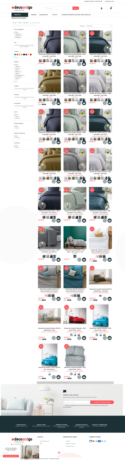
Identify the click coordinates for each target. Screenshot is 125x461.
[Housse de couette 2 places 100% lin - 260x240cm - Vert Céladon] (49, 315)
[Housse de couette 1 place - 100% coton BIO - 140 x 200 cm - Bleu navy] (49, 198)
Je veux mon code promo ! (10, 456)
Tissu (17, 73)
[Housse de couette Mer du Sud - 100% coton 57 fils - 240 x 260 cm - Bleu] (75, 334)
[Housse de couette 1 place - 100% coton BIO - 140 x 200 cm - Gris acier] (44, 217)
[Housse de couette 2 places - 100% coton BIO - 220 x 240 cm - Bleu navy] (49, 120)
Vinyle (17, 68)
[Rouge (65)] (31, 54)
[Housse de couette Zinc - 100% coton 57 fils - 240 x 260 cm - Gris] (71, 334)
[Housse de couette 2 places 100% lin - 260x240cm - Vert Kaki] (100, 276)
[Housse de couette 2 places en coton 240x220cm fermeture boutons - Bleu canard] (104, 256)
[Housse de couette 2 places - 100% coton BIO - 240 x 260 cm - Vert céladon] (47, 60)
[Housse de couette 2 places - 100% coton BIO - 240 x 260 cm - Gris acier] (40, 60)
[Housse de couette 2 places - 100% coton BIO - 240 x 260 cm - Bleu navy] (49, 41)
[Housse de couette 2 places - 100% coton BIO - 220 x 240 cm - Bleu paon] (58, 139)
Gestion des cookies (54, 458)
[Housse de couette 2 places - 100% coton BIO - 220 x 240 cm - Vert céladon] (51, 139)
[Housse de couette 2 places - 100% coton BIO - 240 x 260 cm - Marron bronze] (44, 60)
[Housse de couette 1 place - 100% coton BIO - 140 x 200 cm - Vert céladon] (47, 217)
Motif (17, 118)
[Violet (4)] (26, 54)
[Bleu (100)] (15, 54)
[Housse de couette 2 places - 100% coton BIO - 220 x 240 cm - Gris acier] (44, 139)
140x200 (18, 34)
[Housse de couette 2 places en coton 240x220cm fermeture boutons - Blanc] (100, 237)
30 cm (17, 137)
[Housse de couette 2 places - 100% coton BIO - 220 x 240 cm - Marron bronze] (47, 139)
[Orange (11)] (22, 54)
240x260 (18, 37)
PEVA (17, 78)
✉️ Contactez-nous (109, 1)
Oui (17, 128)
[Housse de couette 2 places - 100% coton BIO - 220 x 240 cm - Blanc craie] (40, 139)
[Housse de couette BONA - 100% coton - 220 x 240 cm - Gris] (75, 237)
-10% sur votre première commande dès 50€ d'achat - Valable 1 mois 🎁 (11, 449)
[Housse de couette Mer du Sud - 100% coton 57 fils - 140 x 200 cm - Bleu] (49, 355)
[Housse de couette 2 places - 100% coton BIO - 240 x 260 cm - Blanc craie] (51, 60)
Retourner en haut (62, 382)
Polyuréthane (20, 75)
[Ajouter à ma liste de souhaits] (54, 64)
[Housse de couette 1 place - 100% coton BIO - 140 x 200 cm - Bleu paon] (55, 217)
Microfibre (18, 77)
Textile (17, 66)
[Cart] (111, 7)
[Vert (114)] (19, 54)
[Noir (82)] (24, 54)
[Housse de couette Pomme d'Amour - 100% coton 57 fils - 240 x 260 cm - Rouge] (75, 315)
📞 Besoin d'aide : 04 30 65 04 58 (93, 1)
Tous (16, 32)
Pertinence (99, 26)
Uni (17, 116)
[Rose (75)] (17, 54)
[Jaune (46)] (28, 54)
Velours (18, 71)
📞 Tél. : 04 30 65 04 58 (17, 444)
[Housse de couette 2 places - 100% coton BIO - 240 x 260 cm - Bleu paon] (58, 60)
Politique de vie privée (42, 458)
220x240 (18, 35)
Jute (17, 70)
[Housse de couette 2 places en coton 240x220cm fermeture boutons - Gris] (100, 256)
